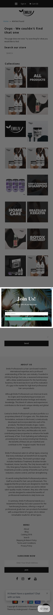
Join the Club (26, 318)
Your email (8, 310)
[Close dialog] (51, 289)
